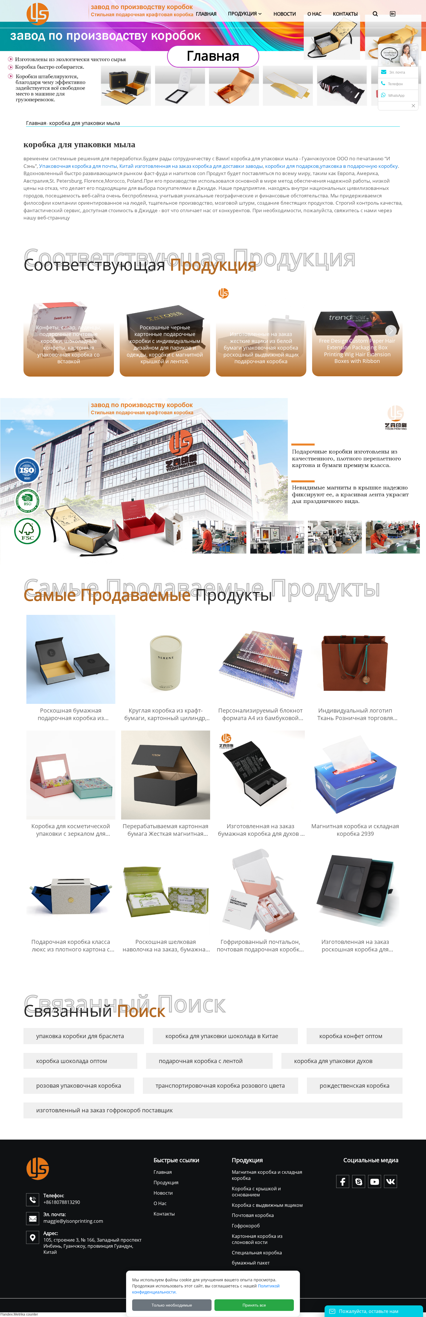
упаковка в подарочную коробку (359, 166)
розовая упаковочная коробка (78, 1085)
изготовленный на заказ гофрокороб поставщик (104, 1110)
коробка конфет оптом (351, 1036)
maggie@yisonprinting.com (73, 1221)
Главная (36, 122)
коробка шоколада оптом (71, 1061)
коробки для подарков (292, 166)
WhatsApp (396, 96)
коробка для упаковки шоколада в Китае (221, 1036)
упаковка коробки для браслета (80, 1036)
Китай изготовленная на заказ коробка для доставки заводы (191, 166)
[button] (391, 331)
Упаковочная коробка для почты (78, 166)
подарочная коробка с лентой (201, 1061)
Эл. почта (397, 72)
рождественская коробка (354, 1085)
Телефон (395, 84)
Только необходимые (172, 1305)
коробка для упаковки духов (333, 1061)
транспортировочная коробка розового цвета (220, 1085)
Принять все (254, 1305)
